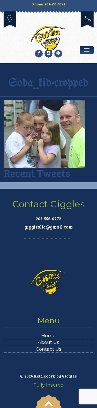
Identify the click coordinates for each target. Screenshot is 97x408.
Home (48, 336)
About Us (48, 342)
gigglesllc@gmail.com (49, 227)
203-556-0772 (87, 19)
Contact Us (48, 349)
